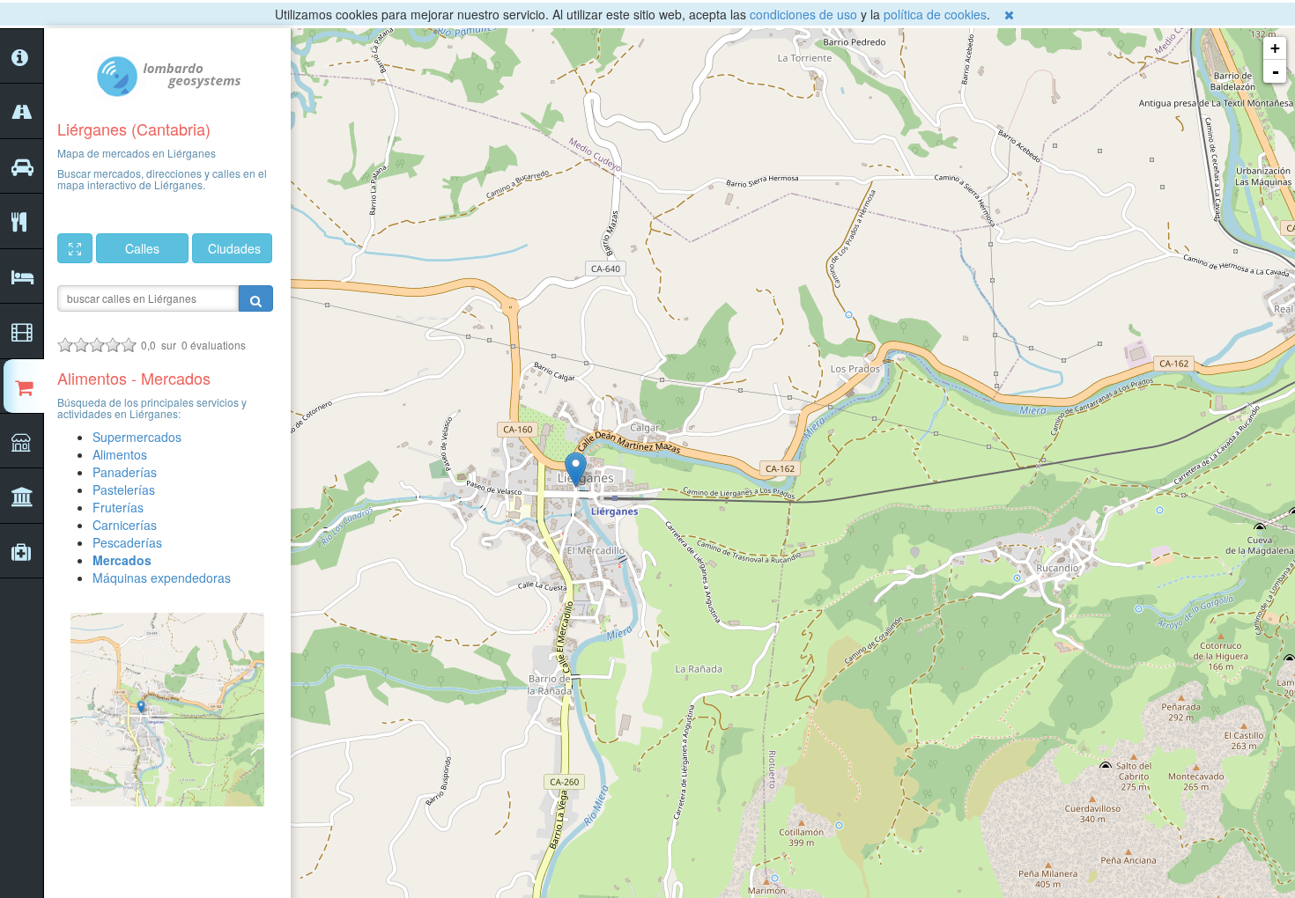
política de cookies (935, 14)
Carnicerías (124, 525)
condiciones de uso (803, 14)
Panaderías (124, 472)
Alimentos (119, 454)
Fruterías (118, 507)
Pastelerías (123, 489)
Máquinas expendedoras (161, 577)
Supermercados (136, 436)
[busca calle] (256, 298)
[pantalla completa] (74, 248)
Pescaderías (127, 542)
